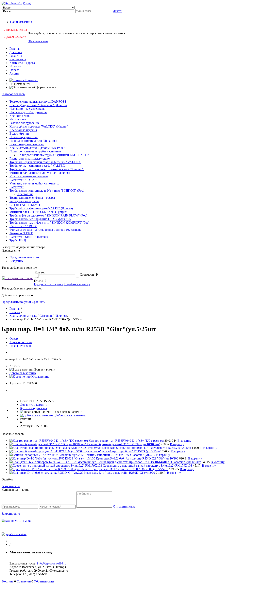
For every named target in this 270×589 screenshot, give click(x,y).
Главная (14, 48)
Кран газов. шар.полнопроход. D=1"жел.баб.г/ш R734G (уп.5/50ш (146, 447)
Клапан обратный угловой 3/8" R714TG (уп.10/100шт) (123, 444)
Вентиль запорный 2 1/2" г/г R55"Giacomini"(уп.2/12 (119, 455)
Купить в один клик (33, 408)
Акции (14, 73)
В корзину (16, 261)
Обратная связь (38, 41)
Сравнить (38, 301)
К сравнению (40, 376)
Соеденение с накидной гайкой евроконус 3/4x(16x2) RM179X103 (147, 465)
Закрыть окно (11, 486)
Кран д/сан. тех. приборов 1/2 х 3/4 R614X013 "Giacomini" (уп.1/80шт (154, 462)
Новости (15, 66)
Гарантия (15, 55)
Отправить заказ (124, 506)
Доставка (15, 52)
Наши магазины (21, 22)
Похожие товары (20, 345)
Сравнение (24, 581)
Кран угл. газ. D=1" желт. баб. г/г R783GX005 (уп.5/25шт (129, 469)
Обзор (13, 338)
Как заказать (17, 59)
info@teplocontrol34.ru (51, 563)
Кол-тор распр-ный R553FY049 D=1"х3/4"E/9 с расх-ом (126, 440)
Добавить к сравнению (70, 415)
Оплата (14, 70)
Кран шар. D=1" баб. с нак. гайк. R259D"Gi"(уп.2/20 (119, 472)
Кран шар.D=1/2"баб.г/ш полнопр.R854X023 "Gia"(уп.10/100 (137, 458)
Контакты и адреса (22, 62)
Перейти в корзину (77, 284)
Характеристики (20, 342)
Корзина (31, 80)
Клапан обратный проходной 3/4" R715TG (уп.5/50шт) (124, 451)
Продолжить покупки (24, 257)
